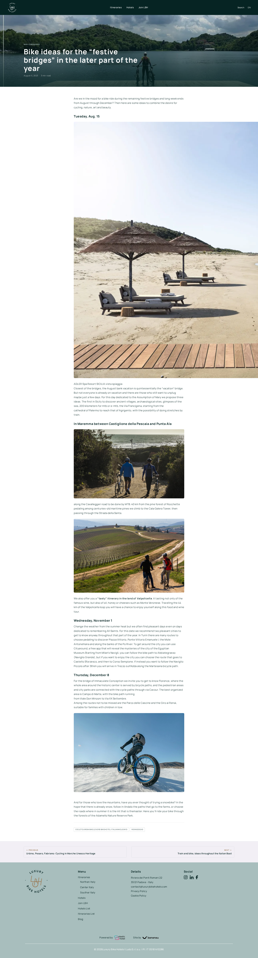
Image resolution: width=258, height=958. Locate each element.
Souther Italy (87, 892)
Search (241, 7)
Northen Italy (87, 881)
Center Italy (87, 887)
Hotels (130, 7)
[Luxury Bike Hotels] (58, 7)
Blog (80, 919)
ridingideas (137, 829)
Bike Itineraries (32, 44)
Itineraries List (86, 913)
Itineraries (116, 7)
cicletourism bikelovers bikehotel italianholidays (101, 829)
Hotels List (84, 908)
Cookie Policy (138, 895)
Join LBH (143, 7)
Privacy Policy (139, 891)
